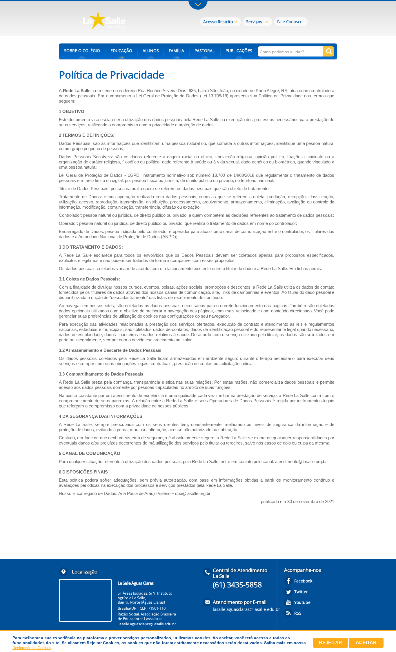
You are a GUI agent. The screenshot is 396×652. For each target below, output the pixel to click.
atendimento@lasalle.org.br (300, 461)
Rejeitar (330, 642)
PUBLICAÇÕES (239, 50)
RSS (297, 613)
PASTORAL (205, 50)
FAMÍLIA (176, 50)
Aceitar (366, 642)
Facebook (303, 581)
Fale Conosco (289, 21)
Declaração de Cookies (31, 648)
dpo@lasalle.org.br (192, 493)
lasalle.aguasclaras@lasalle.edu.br (147, 623)
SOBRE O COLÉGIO (82, 50)
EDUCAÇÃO (121, 50)
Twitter (301, 591)
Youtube (302, 602)
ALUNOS (151, 50)
